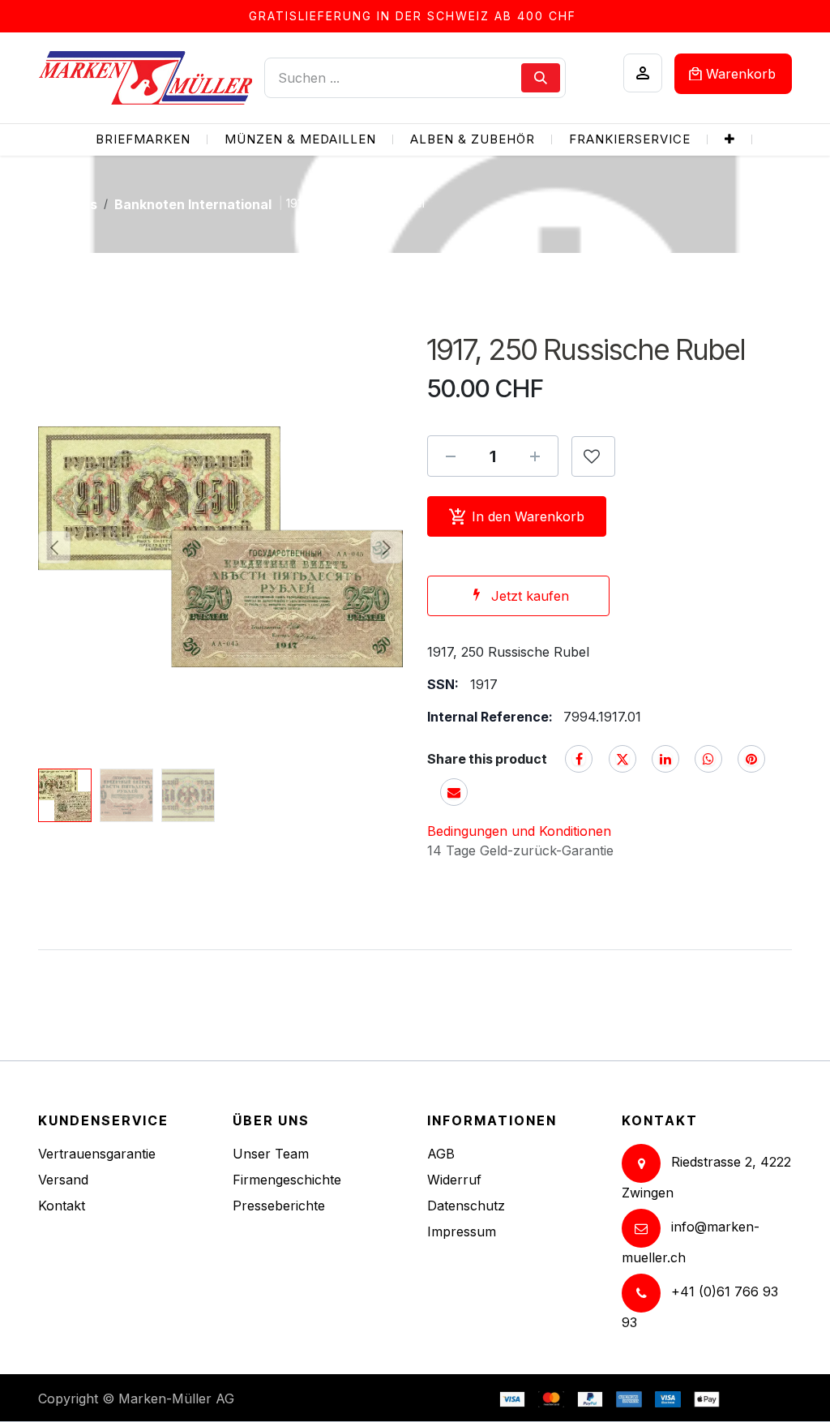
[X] (622, 759)
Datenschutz (466, 1205)
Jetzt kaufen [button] (530, 596)
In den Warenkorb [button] (528, 516)
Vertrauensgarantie (97, 1154)
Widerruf (454, 1179)
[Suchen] (540, 77)
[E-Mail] (454, 792)
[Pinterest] (751, 759)
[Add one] (535, 456)
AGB (441, 1154)
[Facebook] (579, 759)
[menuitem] (143, 140)
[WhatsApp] (708, 759)
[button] (54, 547)
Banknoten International (193, 204)
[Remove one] (451, 456)
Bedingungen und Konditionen (519, 831)
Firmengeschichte (287, 1179)
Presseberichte (279, 1205)
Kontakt (61, 1205)
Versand (63, 1179)
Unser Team (271, 1154)
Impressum (461, 1231)
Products (67, 204)
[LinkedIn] (665, 759)
